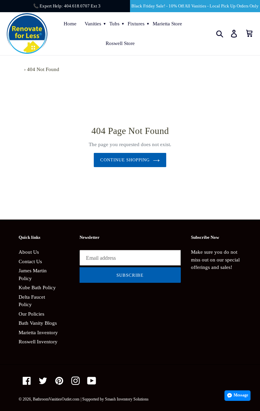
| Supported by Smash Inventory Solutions (115, 399)
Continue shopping (125, 159)
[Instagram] (75, 380)
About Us (29, 252)
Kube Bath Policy (37, 287)
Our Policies (31, 314)
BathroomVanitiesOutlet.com (56, 399)
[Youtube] (92, 380)
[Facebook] (27, 380)
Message (241, 395)
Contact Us (30, 261)
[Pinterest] (59, 380)
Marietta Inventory (38, 332)
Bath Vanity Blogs (38, 323)
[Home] (21, 69)
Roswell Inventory (38, 341)
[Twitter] (43, 380)
